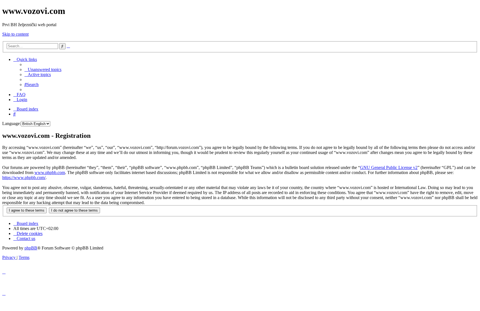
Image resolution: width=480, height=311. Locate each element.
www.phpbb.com (49, 172)
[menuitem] (42, 69)
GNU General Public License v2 (389, 167)
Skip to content (15, 34)
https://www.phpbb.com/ (24, 177)
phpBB (30, 248)
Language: (11, 123)
